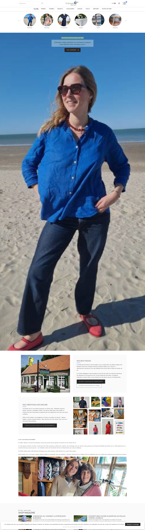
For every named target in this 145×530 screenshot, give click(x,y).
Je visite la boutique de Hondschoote (91, 381)
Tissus (88, 9)
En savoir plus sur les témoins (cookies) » (73, 527)
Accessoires (70, 9)
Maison (80, 9)
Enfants (60, 9)
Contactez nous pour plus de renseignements (40, 425)
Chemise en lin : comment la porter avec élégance (49, 517)
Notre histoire (107, 9)
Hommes (51, 9)
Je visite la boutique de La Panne (89, 385)
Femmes (43, 9)
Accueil (36, 9)
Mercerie (96, 9)
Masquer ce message (133, 524)
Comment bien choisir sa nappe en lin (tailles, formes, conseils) (107, 517)
